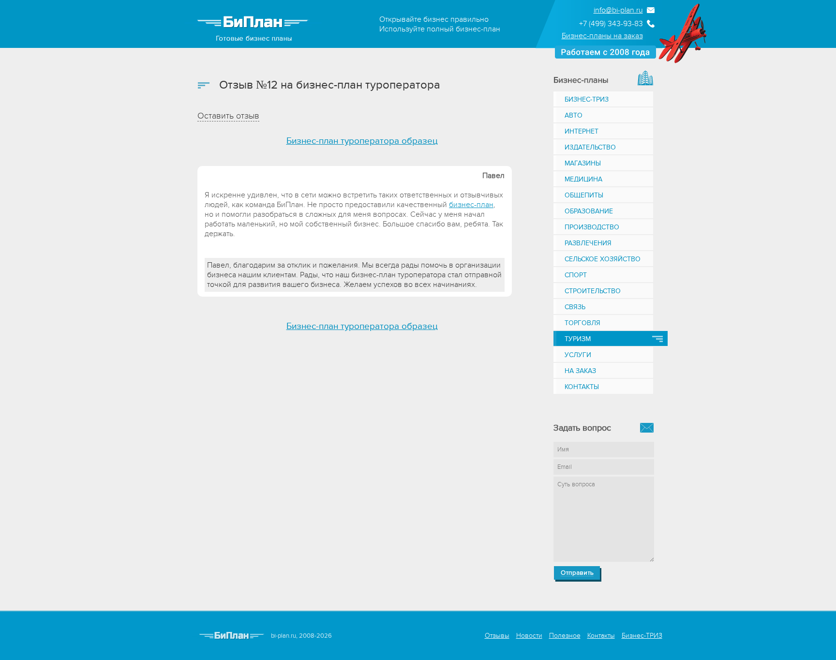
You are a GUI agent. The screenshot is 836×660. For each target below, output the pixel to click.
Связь (575, 307)
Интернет (581, 131)
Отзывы (497, 635)
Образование (589, 211)
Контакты (582, 387)
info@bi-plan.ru (618, 10)
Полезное (565, 635)
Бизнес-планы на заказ (602, 36)
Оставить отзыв (228, 116)
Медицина (583, 179)
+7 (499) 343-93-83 (611, 24)
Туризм (578, 339)
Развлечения (588, 243)
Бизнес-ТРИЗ (587, 99)
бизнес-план (471, 205)
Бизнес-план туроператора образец (362, 141)
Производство (592, 227)
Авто (573, 115)
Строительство (593, 291)
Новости (529, 635)
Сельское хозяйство (603, 259)
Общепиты (584, 195)
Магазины (583, 163)
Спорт (576, 275)
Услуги (578, 355)
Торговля (582, 323)
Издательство (590, 147)
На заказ (580, 371)
